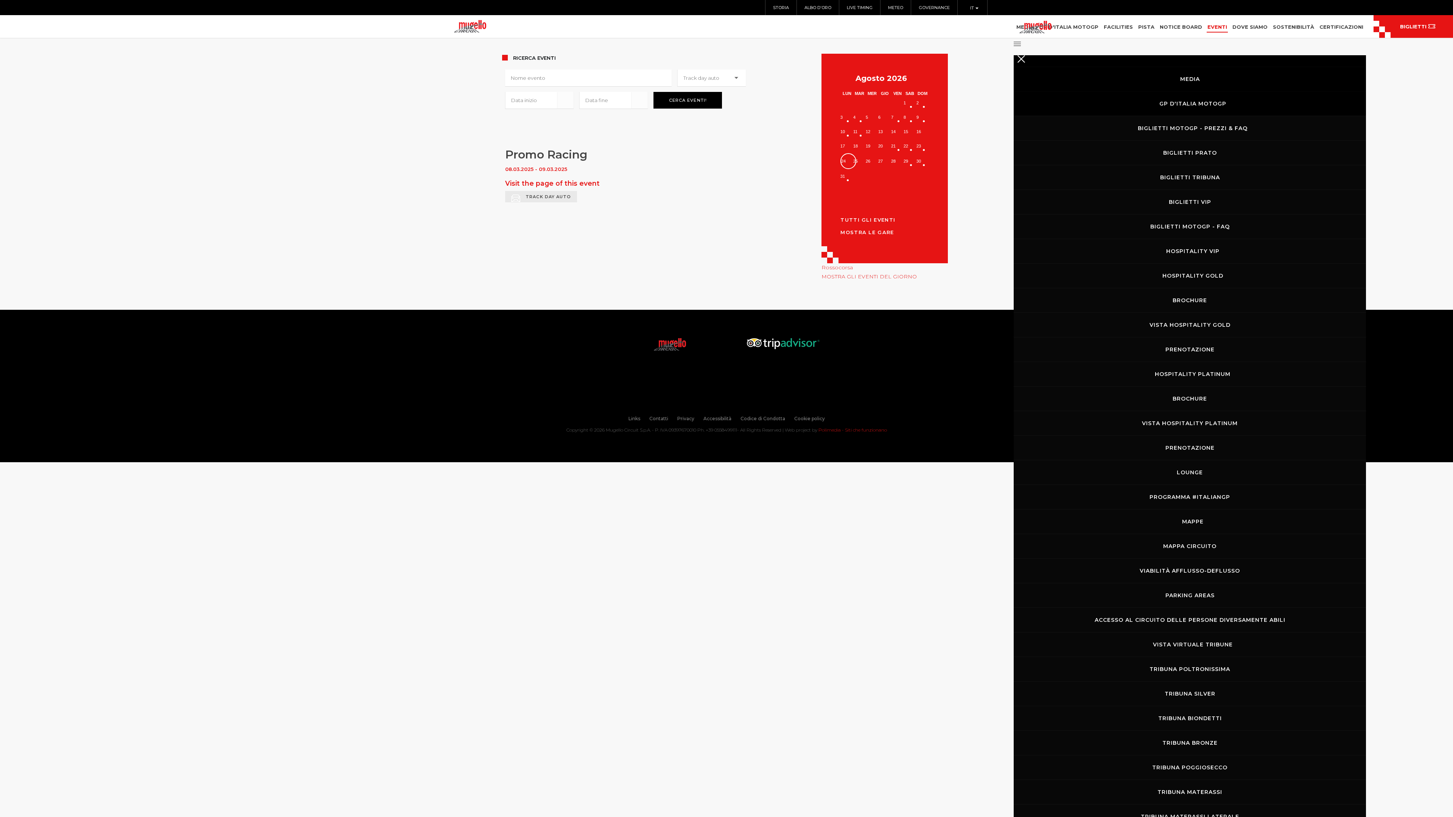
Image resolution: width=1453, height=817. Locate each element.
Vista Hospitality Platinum (1190, 423)
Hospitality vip (1193, 251)
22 (906, 146)
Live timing (860, 7)
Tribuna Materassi (1189, 792)
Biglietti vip (1190, 202)
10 (842, 131)
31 (842, 176)
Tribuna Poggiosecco (1189, 767)
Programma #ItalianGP (1190, 497)
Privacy (685, 418)
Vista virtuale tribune (1193, 644)
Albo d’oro (817, 7)
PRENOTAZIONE (1190, 349)
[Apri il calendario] (565, 100)
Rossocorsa (837, 267)
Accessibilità (717, 418)
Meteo (895, 7)
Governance (934, 7)
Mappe (1193, 521)
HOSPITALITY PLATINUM (1193, 374)
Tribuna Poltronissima (1190, 669)
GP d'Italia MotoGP (1192, 103)
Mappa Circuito (1190, 546)
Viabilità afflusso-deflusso (1190, 570)
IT (972, 8)
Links (634, 418)
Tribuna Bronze (1190, 742)
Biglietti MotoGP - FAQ (1190, 226)
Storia (781, 7)
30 (918, 161)
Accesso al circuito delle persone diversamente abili (1190, 620)
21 (893, 146)
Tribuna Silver (1190, 693)
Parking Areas (1190, 595)
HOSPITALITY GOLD (1192, 275)
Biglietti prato (1190, 152)
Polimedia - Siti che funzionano (852, 430)
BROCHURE (1190, 300)
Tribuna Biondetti (1190, 718)
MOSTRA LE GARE (867, 232)
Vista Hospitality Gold (1190, 325)
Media (1190, 79)
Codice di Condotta (763, 418)
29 (906, 161)
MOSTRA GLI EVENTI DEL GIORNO (869, 276)
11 (855, 131)
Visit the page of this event (552, 183)
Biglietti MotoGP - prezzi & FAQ (1193, 128)
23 (918, 146)
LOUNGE (1190, 472)
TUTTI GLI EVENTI (867, 220)
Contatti (658, 418)
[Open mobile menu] (1190, 41)
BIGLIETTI (1413, 26)
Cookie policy (809, 418)
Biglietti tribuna (1190, 177)
